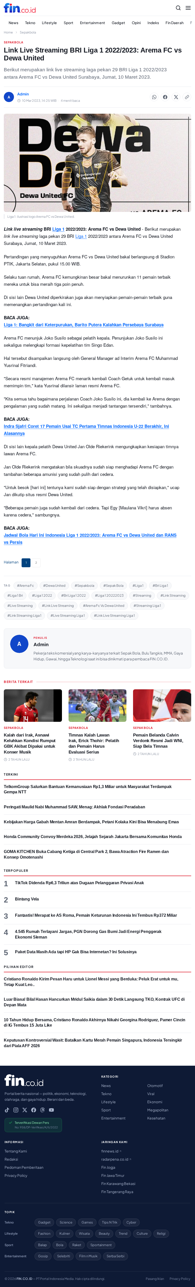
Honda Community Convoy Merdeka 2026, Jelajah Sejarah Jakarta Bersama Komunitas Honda (93, 836)
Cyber (131, 1222)
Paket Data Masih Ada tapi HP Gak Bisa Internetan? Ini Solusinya (76, 952)
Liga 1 (81, 236)
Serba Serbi (115, 1256)
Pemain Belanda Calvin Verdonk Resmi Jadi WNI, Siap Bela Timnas (158, 741)
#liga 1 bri (15, 595)
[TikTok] (7, 1110)
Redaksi (11, 1159)
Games (87, 1222)
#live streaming (20, 606)
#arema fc (25, 585)
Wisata (84, 1233)
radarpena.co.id (115, 1159)
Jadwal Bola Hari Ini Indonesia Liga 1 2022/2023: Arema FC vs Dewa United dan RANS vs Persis (90, 538)
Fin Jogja (108, 1167)
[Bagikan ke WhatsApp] (154, 97)
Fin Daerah (174, 22)
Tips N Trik (109, 1222)
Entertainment (92, 22)
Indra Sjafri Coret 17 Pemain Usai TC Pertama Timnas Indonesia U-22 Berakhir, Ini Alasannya (86, 429)
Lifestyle (49, 22)
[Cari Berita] (178, 8)
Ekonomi (154, 1101)
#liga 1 (138, 585)
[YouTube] (51, 1110)
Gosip (43, 1256)
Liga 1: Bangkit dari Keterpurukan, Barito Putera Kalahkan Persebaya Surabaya (84, 325)
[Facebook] (33, 1110)
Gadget (118, 22)
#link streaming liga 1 (24, 615)
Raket (76, 1245)
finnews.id (110, 1151)
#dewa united (54, 585)
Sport (69, 22)
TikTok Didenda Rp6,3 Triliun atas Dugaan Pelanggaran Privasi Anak (79, 883)
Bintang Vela (27, 899)
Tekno (30, 22)
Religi (161, 1233)
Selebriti (63, 1256)
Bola (59, 1245)
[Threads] (42, 1110)
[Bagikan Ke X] (176, 97)
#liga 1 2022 (42, 595)
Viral (150, 1093)
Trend (123, 1233)
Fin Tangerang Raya (117, 1191)
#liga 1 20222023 (109, 595)
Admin (41, 644)
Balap (42, 1245)
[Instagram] (15, 1110)
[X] (24, 1110)
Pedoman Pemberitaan (24, 1167)
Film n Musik (88, 1256)
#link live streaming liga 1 (114, 615)
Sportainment (101, 1245)
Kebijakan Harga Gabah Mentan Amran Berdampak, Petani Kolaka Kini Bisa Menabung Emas (91, 822)
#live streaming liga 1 (68, 615)
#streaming (142, 595)
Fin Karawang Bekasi (118, 1183)
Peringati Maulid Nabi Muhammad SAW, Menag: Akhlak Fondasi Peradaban (74, 807)
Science (66, 1222)
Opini (136, 22)
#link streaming (173, 595)
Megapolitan (157, 1110)
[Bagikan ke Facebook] (165, 97)
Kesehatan (156, 1118)
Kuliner (64, 1233)
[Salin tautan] (187, 97)
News (14, 22)
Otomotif (155, 1085)
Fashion (44, 1233)
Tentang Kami (16, 1151)
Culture (142, 1233)
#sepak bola (113, 585)
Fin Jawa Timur (112, 1175)
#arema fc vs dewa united (103, 606)
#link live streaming (58, 606)
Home (8, 32)
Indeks (153, 22)
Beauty (104, 1233)
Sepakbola (28, 32)
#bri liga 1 (160, 585)
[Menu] (188, 8)
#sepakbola (84, 585)
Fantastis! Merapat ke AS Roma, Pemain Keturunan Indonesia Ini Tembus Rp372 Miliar (96, 915)
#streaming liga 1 (147, 606)
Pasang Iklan (155, 1279)
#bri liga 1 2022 (73, 595)
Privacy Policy (16, 1175)
